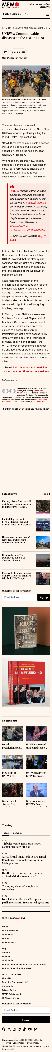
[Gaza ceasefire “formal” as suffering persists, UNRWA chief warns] (12, 790)
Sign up (44, 597)
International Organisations (19, 28)
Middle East (7, 934)
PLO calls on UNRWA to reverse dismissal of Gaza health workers (12, 774)
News (4, 840)
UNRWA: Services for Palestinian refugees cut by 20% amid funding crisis (36, 774)
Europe (5, 938)
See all (46, 493)
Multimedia (7, 960)
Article (6, 870)
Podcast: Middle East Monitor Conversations (24, 964)
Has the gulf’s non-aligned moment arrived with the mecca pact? (22, 874)
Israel (41, 28)
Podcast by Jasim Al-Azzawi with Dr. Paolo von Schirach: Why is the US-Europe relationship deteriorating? (16, 576)
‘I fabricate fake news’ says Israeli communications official (21, 845)
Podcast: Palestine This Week (16, 968)
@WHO (14, 190)
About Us (6, 978)
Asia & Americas (10, 930)
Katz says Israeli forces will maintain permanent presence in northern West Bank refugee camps (17, 504)
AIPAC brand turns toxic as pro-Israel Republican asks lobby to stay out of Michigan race (24, 860)
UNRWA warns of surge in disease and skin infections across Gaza (36, 746)
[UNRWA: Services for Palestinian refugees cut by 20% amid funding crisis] (36, 762)
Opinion (6, 952)
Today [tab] (5, 833)
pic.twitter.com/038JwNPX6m (27, 230)
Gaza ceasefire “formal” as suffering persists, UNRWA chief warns (12, 803)
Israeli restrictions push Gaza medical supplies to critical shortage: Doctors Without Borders (12, 746)
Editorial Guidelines (11, 974)
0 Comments (18, 52)
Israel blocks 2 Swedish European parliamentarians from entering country (26, 901)
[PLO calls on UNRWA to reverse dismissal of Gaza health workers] (12, 762)
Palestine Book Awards (13, 982)
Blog (4, 948)
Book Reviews (9, 942)
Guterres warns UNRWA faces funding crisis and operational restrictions (36, 803)
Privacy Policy (9, 990)
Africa (5, 926)
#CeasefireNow (19, 226)
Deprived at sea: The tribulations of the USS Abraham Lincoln (13, 558)
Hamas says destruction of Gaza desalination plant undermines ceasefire (16, 540)
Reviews (6, 956)
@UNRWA (40, 202)
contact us (41, 402)
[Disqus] (26, 449)
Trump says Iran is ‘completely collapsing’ (20, 888)
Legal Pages (18, 1043)
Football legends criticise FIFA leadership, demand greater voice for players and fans (17, 522)
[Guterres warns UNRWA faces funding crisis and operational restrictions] (36, 790)
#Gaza (29, 202)
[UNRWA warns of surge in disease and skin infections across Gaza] (36, 733)
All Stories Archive (11, 998)
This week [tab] (16, 833)
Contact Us (7, 986)
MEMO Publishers (10, 994)
